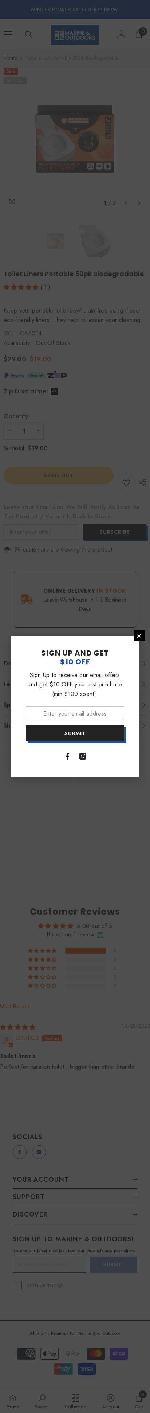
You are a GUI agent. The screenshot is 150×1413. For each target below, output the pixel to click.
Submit (75, 733)
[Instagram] (82, 756)
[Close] (139, 635)
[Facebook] (67, 756)
